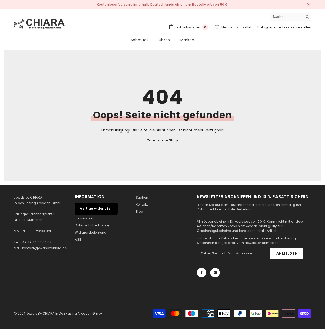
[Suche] (290, 17)
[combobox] (286, 17)
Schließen (309, 5)
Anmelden (287, 253)
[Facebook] (201, 272)
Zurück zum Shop (162, 140)
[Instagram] (215, 272)
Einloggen (265, 27)
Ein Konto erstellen (296, 27)
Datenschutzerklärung (278, 238)
